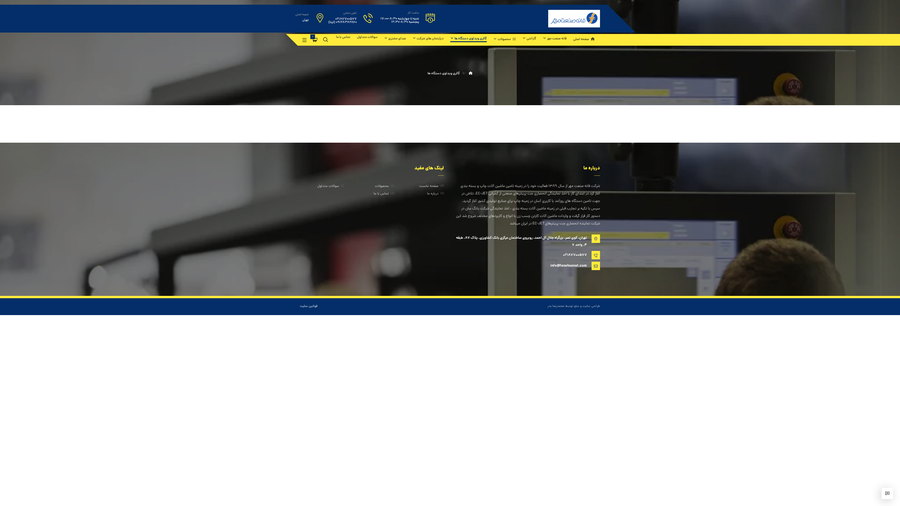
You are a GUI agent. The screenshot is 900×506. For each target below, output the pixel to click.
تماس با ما (381, 194)
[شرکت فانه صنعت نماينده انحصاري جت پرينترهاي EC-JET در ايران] (574, 18)
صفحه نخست (429, 186)
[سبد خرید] (315, 40)
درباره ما (433, 194)
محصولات (382, 186)
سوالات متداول (328, 186)
